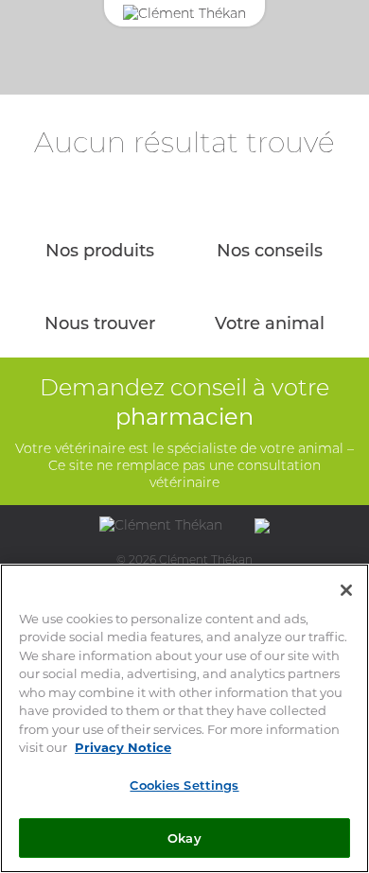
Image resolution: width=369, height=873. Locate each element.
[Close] (346, 590)
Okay (184, 837)
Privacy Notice (123, 747)
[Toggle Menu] (330, 75)
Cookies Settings (184, 785)
